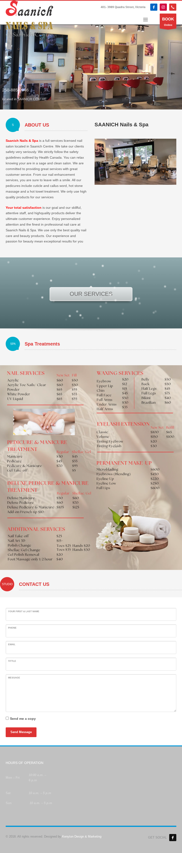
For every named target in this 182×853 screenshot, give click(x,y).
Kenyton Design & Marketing (81, 836)
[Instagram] (163, 7)
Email (11, 644)
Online (168, 21)
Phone (12, 627)
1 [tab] (89, 103)
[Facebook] (153, 7)
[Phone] (172, 7)
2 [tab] (93, 103)
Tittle (12, 661)
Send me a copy (23, 718)
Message (14, 677)
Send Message (21, 732)
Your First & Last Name (23, 611)
